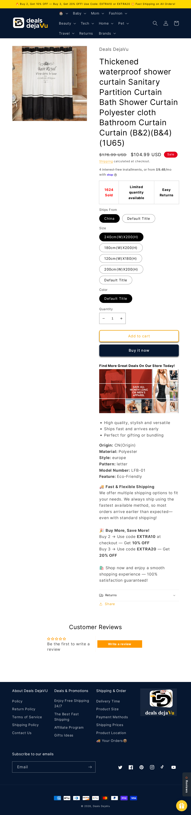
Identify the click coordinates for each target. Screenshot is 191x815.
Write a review (119, 644)
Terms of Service (27, 717)
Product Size (107, 709)
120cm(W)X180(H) (120, 258)
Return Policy (23, 709)
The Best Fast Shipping (66, 716)
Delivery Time (108, 701)
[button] (63, 13)
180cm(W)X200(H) (121, 248)
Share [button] (110, 604)
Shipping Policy (25, 725)
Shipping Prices (109, 725)
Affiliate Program (69, 727)
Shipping (106, 161)
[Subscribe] (90, 767)
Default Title (138, 218)
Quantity (106, 309)
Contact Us (22, 733)
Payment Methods (112, 717)
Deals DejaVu (101, 806)
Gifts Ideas (64, 735)
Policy (17, 701)
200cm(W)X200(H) (121, 269)
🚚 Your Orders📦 (111, 741)
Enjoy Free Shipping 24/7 (71, 703)
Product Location (111, 733)
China (109, 218)
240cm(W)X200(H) (121, 237)
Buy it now (139, 350)
